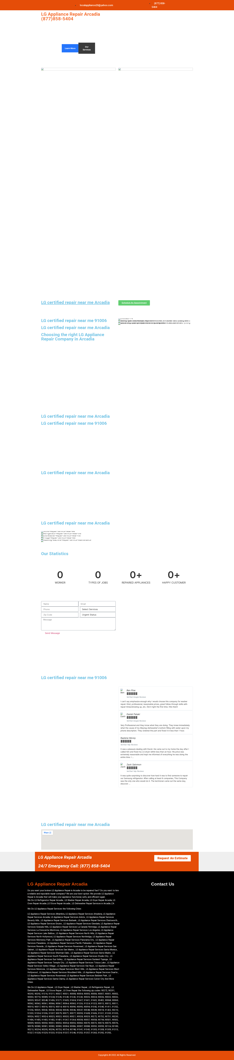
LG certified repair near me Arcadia (75, 302)
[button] (121, 737)
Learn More (70, 48)
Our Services (87, 48)
